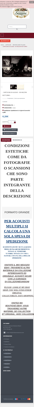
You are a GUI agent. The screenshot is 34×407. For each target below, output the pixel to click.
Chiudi (31, 2)
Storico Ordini (8, 357)
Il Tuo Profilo (8, 353)
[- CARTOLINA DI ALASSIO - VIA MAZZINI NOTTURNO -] (13, 87)
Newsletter (7, 363)
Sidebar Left (5, 40)
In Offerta (7, 367)
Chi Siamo (6, 339)
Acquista (7, 126)
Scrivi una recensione (19, 98)
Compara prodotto (10, 133)
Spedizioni (6, 341)
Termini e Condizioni (9, 347)
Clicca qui (19, 6)
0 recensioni (10, 98)
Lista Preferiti (8, 360)
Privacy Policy (7, 344)
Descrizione (6, 140)
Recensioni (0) (17, 140)
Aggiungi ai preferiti (11, 129)
